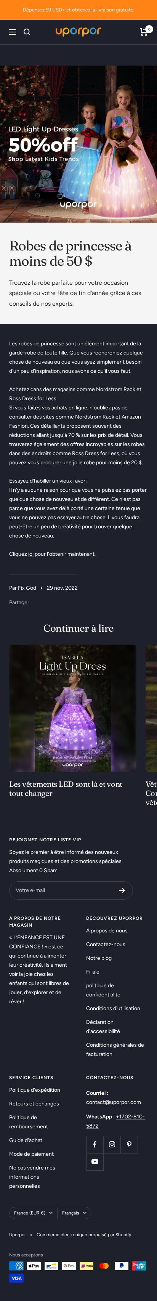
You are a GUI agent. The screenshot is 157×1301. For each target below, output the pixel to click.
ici (31, 554)
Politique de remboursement (28, 1122)
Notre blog (99, 958)
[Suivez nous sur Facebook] (94, 1144)
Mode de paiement (31, 1154)
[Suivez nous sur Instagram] (111, 1144)
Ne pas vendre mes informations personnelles (32, 1177)
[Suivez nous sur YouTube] (94, 1161)
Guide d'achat (25, 1140)
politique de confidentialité (103, 990)
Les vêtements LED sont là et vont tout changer (65, 788)
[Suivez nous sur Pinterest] (129, 1144)
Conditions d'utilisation (113, 1008)
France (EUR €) (29, 1213)
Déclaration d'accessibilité (103, 1027)
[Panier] (144, 32)
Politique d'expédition (34, 1090)
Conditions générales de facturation (115, 1049)
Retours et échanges (34, 1103)
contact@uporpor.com (113, 1102)
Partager (19, 602)
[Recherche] (27, 32)
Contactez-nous (105, 944)
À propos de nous (107, 930)
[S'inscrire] (122, 890)
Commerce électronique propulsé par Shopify (84, 1234)
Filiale (92, 972)
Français (70, 1213)
